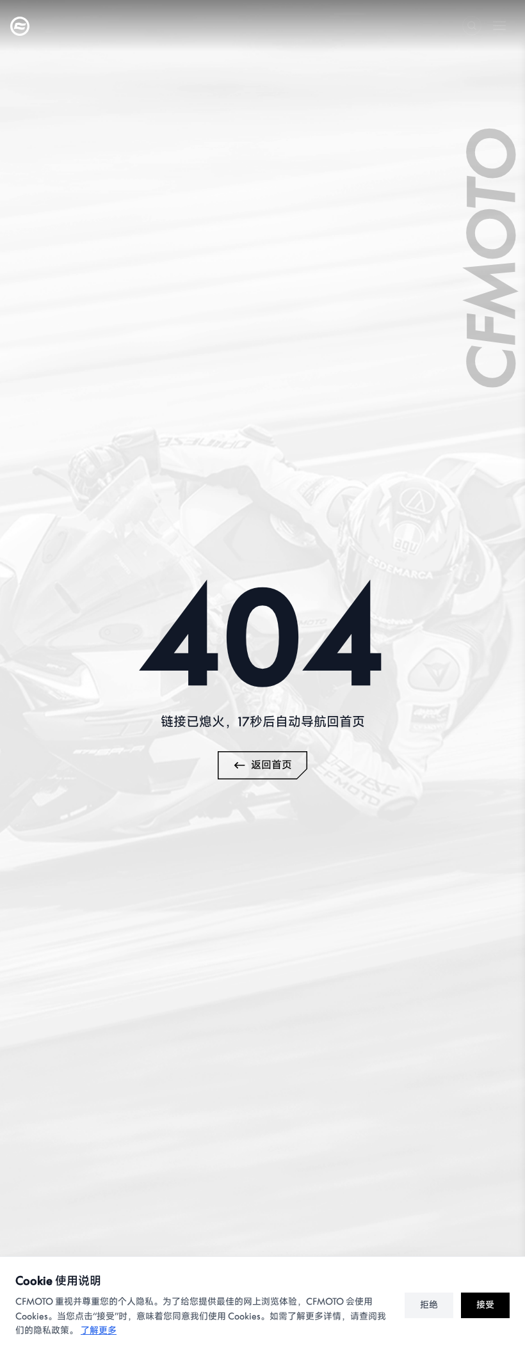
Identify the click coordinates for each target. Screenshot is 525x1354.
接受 (485, 1305)
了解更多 (99, 1330)
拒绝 (429, 1305)
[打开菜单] (499, 25)
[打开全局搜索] (471, 25)
